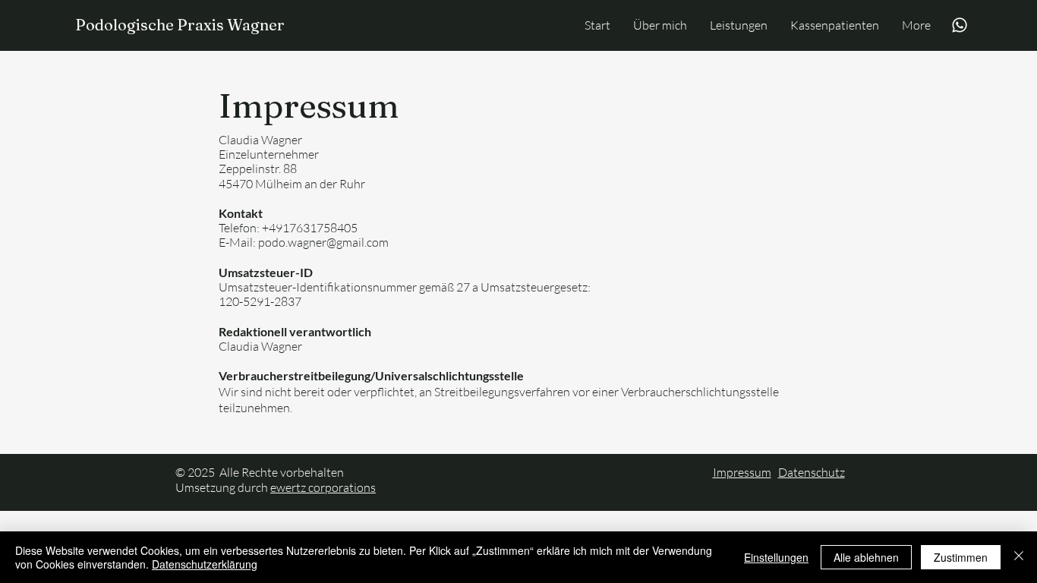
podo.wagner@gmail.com (323, 242)
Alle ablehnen (866, 557)
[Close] (1019, 557)
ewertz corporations (323, 487)
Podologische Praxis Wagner (180, 24)
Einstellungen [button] (776, 557)
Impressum (742, 472)
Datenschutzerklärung (204, 564)
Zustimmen (961, 557)
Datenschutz (811, 472)
